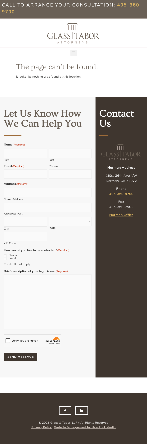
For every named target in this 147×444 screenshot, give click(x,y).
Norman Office (121, 215)
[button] (73, 53)
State (52, 228)
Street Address (13, 199)
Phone (12, 255)
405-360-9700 (121, 194)
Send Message (20, 356)
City (6, 229)
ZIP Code (10, 243)
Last (51, 160)
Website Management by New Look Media (85, 427)
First (6, 160)
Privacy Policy (41, 427)
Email (12, 258)
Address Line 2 (13, 214)
